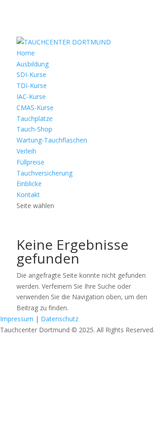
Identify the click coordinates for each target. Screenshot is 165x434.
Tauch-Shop (34, 129)
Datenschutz (59, 318)
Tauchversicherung (44, 173)
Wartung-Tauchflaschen (51, 140)
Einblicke (29, 183)
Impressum (16, 318)
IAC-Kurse (31, 96)
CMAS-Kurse (35, 107)
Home (25, 53)
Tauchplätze (34, 118)
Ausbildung (32, 64)
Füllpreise (30, 162)
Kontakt (28, 194)
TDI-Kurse (31, 85)
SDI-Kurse (31, 74)
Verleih (26, 151)
